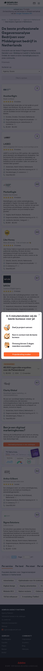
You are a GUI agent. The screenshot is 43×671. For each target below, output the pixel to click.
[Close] (39, 314)
